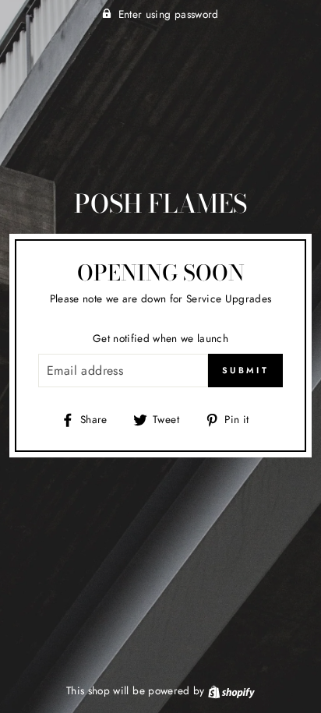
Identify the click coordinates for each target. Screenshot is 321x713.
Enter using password (168, 14)
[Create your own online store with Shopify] (231, 690)
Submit (245, 370)
